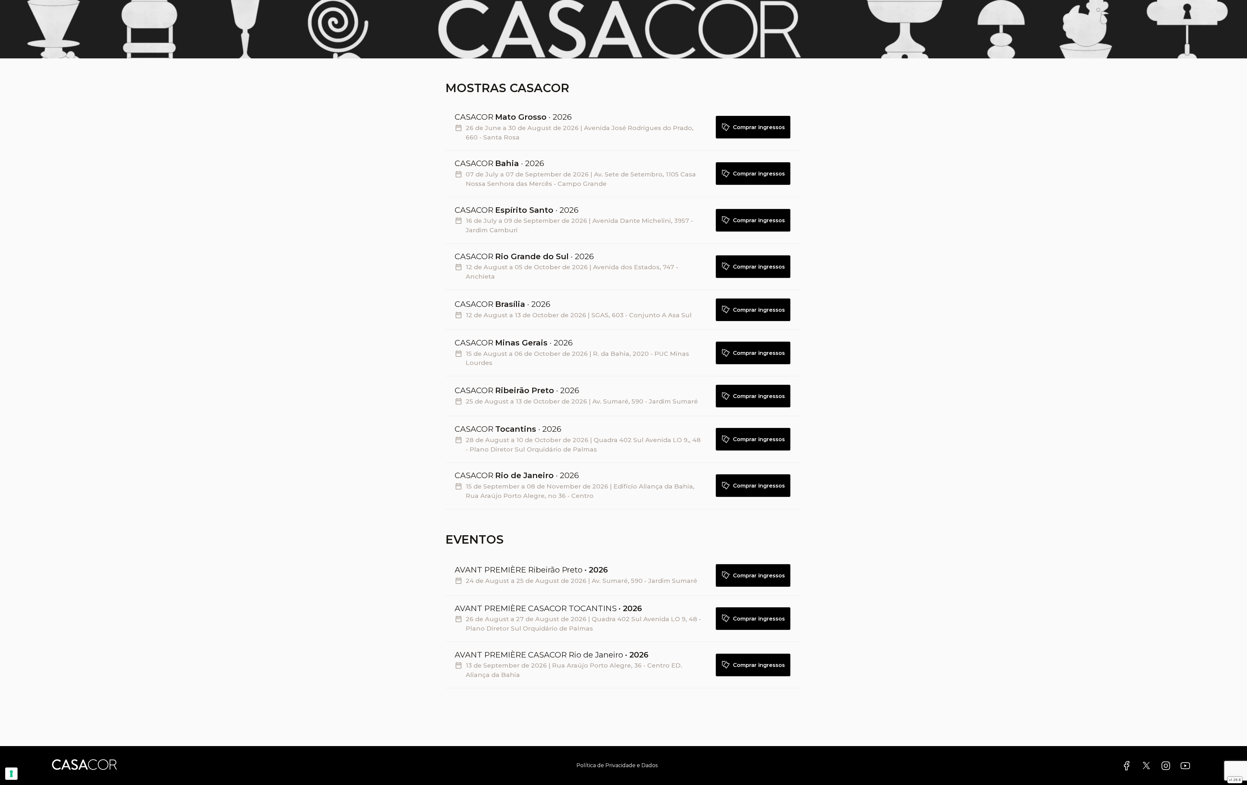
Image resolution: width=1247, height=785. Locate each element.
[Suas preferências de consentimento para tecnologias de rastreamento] (11, 773)
